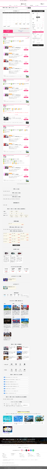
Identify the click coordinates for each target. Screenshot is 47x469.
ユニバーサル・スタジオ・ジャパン (18, 405)
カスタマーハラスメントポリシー (6, 460)
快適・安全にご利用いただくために (31, 456)
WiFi (21, 216)
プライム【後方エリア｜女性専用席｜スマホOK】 (15, 144)
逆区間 (38, 17)
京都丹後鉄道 (31, 5)
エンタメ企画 (36, 5)
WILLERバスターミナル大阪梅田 (9, 405)
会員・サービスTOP (22, 454)
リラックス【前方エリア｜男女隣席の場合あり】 (15, 47)
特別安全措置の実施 (5, 457)
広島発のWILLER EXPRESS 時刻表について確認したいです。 (13, 379)
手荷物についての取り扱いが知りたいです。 (11, 393)
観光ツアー (26, 5)
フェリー (21, 5)
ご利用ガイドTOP (30, 454)
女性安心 (12, 216)
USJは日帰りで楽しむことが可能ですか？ (11, 388)
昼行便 (11, 211)
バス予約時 (38, 455)
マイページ (12, 455)
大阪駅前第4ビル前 (25, 405)
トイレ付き (16, 216)
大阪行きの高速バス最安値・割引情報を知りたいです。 (12, 386)
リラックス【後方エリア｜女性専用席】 (14, 54)
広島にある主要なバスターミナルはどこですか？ (12, 377)
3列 (16, 213)
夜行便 (16, 211)
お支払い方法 (6, 364)
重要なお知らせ (4, 454)
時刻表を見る (27, 38)
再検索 (38, 45)
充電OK (26, 216)
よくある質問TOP (38, 454)
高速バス (10, 5)
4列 (21, 213)
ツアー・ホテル (15, 5)
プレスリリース (4, 455)
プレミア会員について (22, 455)
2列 (11, 213)
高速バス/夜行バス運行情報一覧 (23, 0)
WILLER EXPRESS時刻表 (30, 455)
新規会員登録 (12, 454)
